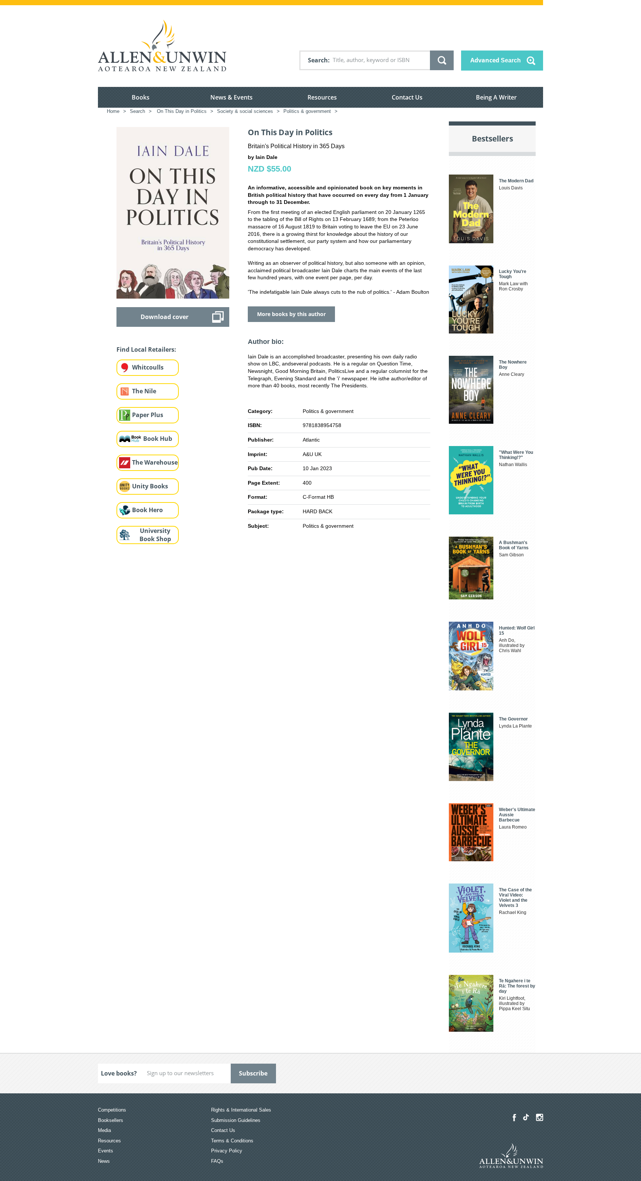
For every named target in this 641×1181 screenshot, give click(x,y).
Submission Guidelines (235, 1120)
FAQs (217, 1161)
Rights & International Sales (241, 1110)
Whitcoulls (148, 367)
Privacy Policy (226, 1151)
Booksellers (110, 1120)
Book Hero (147, 510)
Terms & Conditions (232, 1140)
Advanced (495, 60)
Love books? (119, 1073)
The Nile (144, 391)
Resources (322, 97)
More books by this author (291, 314)
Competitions (112, 1110)
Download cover (164, 317)
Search (318, 60)
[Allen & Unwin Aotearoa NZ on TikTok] (526, 1117)
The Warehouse (155, 462)
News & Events (231, 97)
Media (104, 1130)
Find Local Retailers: (146, 349)
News (104, 1161)
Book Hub (157, 439)
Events (105, 1151)
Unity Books (150, 486)
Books (140, 97)
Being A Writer (496, 97)
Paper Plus (147, 415)
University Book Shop (155, 535)
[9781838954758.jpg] (172, 212)
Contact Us (407, 97)
